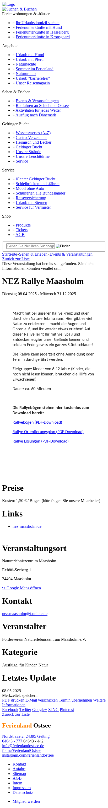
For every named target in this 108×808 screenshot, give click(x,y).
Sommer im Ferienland (34, 69)
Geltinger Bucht (29, 147)
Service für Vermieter (33, 207)
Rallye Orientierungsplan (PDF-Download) (48, 432)
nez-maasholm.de (27, 526)
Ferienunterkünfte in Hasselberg (42, 32)
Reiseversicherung (31, 198)
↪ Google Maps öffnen (21, 588)
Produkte (23, 225)
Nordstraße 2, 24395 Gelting (26, 736)
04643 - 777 (12, 741)
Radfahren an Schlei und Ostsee (42, 105)
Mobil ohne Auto (30, 188)
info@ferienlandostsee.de (23, 746)
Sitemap (19, 773)
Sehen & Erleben (33, 254)
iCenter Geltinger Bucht (35, 179)
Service (22, 161)
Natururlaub (26, 73)
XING (53, 709)
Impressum (22, 787)
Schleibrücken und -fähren (38, 183)
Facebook (10, 709)
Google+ (39, 709)
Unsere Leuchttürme (33, 156)
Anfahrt (19, 769)
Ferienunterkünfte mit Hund (39, 27)
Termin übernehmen (75, 700)
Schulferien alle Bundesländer (40, 193)
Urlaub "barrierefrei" (33, 78)
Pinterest (67, 709)
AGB (20, 234)
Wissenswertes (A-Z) (33, 133)
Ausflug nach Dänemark (35, 115)
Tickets (22, 230)
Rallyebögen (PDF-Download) (37, 423)
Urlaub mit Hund (30, 54)
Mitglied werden (26, 801)
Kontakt (19, 764)
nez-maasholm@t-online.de (24, 613)
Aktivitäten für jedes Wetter (38, 110)
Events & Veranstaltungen (37, 101)
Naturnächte (26, 64)
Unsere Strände (28, 151)
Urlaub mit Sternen (31, 202)
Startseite (9, 254)
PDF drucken (13, 700)
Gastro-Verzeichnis (31, 137)
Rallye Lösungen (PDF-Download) (41, 441)
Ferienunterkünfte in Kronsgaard (43, 37)
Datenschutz (23, 792)
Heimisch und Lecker (33, 142)
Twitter (25, 709)
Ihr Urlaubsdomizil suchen (38, 22)
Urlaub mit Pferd (30, 59)
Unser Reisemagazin (33, 83)
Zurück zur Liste (16, 259)
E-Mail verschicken (41, 700)
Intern (17, 783)
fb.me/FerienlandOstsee (21, 750)
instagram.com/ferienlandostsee (28, 755)
